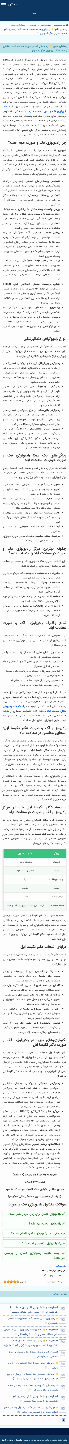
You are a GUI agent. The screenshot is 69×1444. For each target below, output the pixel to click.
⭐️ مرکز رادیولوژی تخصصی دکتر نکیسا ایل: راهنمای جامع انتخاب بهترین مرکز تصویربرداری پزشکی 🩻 (31, 1410)
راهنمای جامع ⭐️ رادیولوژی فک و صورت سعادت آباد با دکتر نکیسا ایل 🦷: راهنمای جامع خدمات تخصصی (33, 1310)
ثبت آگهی (13, 5)
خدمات (33, 25)
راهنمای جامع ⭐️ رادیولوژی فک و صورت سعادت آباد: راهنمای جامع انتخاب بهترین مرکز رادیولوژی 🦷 (35, 31)
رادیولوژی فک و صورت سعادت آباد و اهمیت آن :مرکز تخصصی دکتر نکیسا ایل (34, 1354)
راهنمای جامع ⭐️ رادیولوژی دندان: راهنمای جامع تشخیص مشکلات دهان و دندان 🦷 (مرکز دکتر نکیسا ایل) (31, 1343)
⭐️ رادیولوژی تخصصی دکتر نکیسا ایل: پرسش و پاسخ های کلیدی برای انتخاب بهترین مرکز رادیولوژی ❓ (33, 1376)
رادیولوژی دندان (18, 25)
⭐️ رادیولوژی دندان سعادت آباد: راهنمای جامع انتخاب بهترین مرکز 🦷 (33, 1321)
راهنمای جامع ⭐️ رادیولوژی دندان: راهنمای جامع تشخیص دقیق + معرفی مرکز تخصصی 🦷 (36, 1399)
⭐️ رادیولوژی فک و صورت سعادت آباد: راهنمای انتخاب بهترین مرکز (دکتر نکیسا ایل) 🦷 (33, 1387)
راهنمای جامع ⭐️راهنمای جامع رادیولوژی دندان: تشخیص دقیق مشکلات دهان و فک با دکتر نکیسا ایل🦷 (31, 1332)
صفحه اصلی (45, 25)
